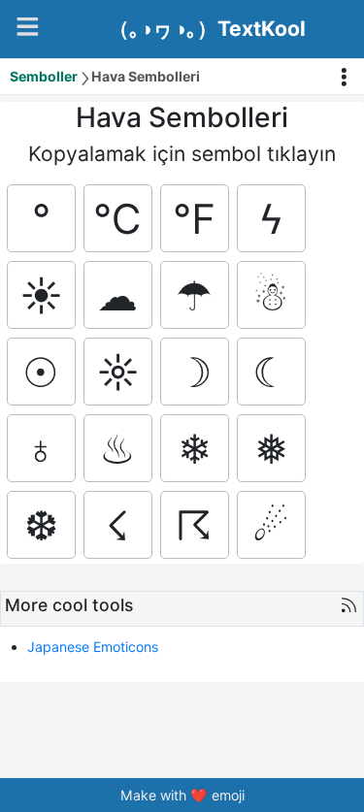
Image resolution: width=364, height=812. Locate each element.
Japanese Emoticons (92, 646)
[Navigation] (28, 27)
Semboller (44, 76)
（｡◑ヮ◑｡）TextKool (207, 29)
